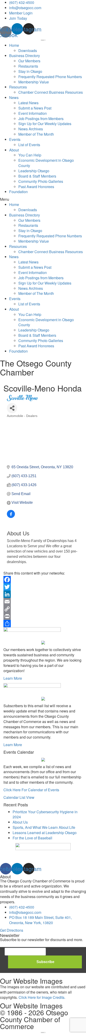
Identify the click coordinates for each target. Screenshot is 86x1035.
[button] (43, 199)
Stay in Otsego (30, 71)
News (14, 97)
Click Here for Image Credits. (42, 997)
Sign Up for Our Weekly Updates (44, 123)
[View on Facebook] (11, 517)
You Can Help (29, 155)
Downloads (27, 50)
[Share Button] (12, 408)
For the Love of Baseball (32, 838)
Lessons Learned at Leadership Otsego (45, 832)
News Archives (30, 128)
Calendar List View (18, 797)
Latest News (28, 102)
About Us (20, 822)
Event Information (32, 113)
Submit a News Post (34, 108)
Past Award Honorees (36, 186)
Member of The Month (36, 134)
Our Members (29, 60)
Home (14, 45)
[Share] (43, 623)
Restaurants (28, 66)
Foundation (18, 191)
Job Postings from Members (41, 118)
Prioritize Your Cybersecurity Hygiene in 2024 (45, 814)
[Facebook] (43, 579)
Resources (18, 87)
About (14, 150)
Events (14, 139)
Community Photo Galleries (40, 181)
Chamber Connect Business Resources (50, 92)
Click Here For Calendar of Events (31, 789)
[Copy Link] (43, 609)
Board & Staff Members (37, 176)
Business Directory (24, 55)
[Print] (43, 616)
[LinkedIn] (43, 594)
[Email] (43, 601)
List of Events (29, 144)
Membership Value (33, 82)
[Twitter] (43, 587)
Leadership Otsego (33, 170)
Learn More (12, 678)
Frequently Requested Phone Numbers (50, 76)
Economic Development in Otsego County (46, 163)
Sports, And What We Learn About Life (44, 827)
